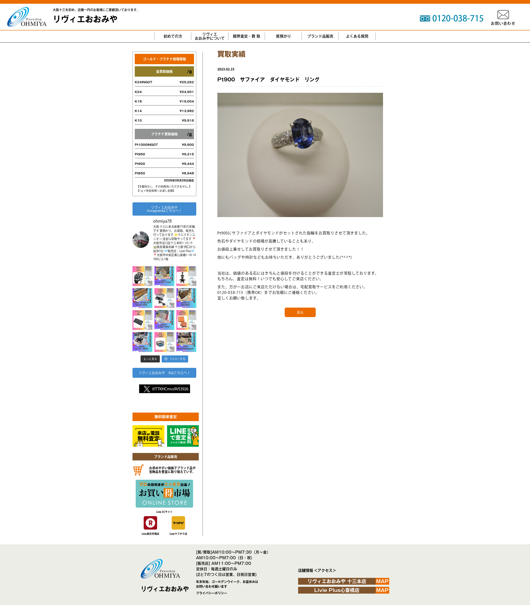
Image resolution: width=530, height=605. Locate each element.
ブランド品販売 (320, 36)
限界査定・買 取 (246, 36)
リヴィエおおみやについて (210, 36)
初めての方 (173, 36)
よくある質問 (357, 36)
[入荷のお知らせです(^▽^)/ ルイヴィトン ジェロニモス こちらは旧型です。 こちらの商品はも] (186, 298)
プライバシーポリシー (211, 593)
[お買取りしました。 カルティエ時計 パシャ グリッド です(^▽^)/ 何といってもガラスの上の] (142, 276)
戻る (300, 312)
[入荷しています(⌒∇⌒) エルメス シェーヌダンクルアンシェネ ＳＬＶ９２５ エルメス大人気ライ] (164, 276)
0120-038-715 (458, 18)
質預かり (283, 36)
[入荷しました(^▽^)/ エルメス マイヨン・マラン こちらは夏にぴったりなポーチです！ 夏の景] (164, 320)
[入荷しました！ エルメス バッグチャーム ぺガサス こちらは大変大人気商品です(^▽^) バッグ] (142, 342)
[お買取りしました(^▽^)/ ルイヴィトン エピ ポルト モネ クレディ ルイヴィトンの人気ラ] (142, 320)
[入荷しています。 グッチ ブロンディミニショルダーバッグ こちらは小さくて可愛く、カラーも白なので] (186, 342)
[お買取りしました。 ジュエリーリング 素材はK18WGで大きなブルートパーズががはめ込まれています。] (164, 342)
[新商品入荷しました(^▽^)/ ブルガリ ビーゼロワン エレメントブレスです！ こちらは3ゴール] (142, 298)
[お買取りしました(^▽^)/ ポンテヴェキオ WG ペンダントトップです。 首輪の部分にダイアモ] (186, 276)
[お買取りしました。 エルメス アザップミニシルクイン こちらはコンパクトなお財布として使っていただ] (186, 320)
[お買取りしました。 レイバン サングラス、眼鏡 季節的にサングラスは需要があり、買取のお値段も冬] (164, 298)
